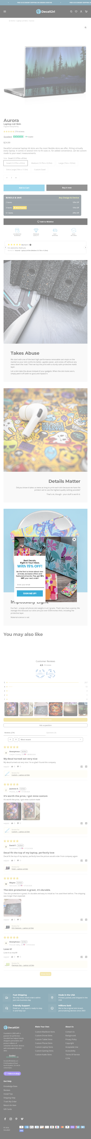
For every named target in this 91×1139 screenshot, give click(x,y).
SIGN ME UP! (29, 593)
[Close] (74, 539)
